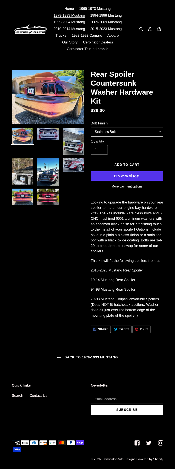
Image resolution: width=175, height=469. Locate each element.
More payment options (127, 186)
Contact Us (38, 396)
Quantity (97, 141)
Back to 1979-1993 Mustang (90, 357)
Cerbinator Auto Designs (118, 459)
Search (17, 396)
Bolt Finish (99, 123)
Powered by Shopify (149, 459)
